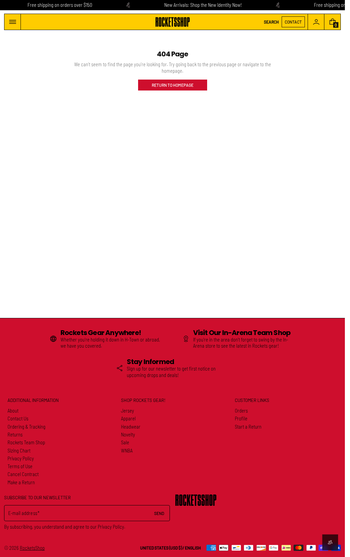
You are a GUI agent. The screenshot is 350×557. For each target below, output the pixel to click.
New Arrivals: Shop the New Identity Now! (203, 5)
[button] (12, 22)
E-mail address (22, 513)
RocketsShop (32, 548)
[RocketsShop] (195, 500)
